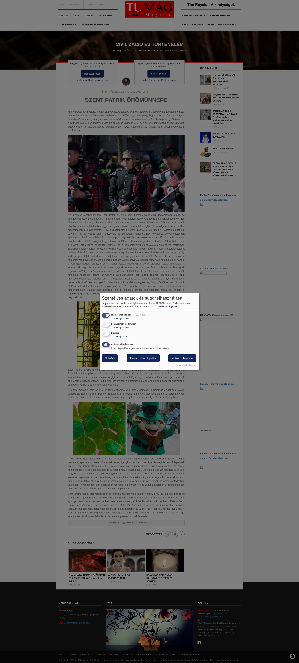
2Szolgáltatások (120, 318)
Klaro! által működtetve (187, 365)
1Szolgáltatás (119, 336)
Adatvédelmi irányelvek (166, 306)
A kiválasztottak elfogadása (143, 358)
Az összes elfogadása (182, 358)
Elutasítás (110, 358)
